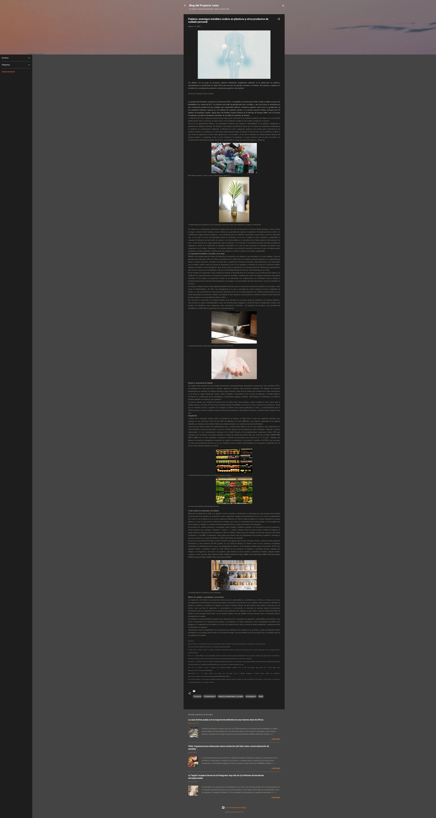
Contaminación (209, 696)
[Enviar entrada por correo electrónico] (194, 692)
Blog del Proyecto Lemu (204, 5)
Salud (261, 696)
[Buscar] (283, 6)
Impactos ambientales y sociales (230, 696)
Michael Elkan (239, 812)
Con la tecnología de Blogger (235, 808)
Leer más (276, 739)
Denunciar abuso (8, 72)
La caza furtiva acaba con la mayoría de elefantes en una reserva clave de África (225, 720)
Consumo (197, 696)
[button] (278, 19)
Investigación (251, 696)
